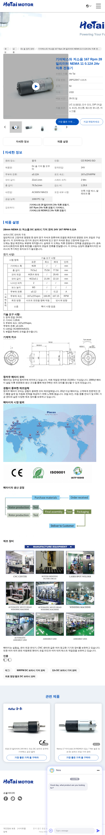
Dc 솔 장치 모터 (27, 49)
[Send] (98, 831)
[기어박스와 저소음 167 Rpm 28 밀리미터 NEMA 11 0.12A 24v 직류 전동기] (35, 86)
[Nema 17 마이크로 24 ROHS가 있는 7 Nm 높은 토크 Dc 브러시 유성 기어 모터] (78, 725)
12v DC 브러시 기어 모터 (64, 670)
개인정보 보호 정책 (9, 830)
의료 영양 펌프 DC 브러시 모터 (20, 676)
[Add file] (51, 831)
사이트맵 (22, 828)
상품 (14, 49)
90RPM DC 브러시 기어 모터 (31, 670)
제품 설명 (62, 141)
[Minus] (98, 770)
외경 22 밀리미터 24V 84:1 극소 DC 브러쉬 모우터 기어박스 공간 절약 (26, 750)
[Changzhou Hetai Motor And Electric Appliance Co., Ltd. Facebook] (5, 798)
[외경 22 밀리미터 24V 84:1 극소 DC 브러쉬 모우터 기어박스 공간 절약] (26, 725)
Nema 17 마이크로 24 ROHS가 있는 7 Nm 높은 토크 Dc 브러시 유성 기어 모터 (78, 750)
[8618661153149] (12, 798)
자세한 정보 (22, 141)
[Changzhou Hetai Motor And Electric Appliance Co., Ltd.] (18, 6)
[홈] (18, 785)
